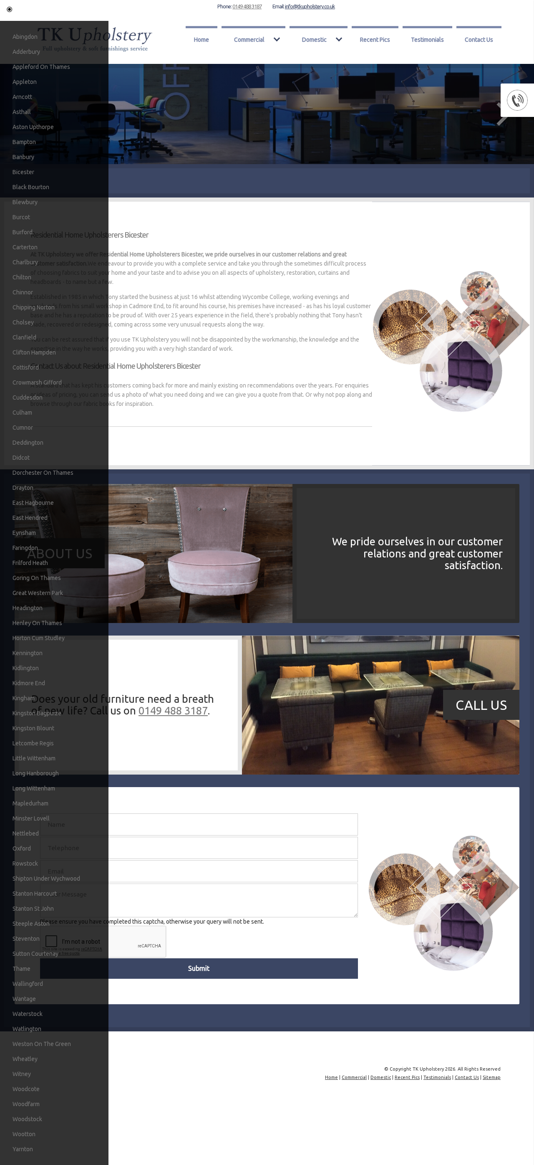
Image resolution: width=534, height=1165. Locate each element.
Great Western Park (38, 593)
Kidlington (26, 668)
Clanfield (24, 337)
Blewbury (25, 202)
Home (201, 39)
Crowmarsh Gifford (37, 382)
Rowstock (25, 863)
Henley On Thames (37, 623)
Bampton (24, 142)
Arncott (22, 97)
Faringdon (25, 548)
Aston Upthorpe (33, 127)
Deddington (28, 442)
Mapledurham (30, 803)
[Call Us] (153, 772)
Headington (28, 608)
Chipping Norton (34, 307)
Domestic (314, 39)
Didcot (21, 457)
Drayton (23, 487)
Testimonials (427, 39)
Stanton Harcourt (35, 893)
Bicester (23, 172)
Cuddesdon (28, 397)
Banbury (23, 157)
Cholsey (23, 322)
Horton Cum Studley (39, 638)
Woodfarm (26, 1104)
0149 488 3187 (247, 6)
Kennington (28, 653)
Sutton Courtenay (35, 953)
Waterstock (28, 1014)
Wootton (24, 1134)
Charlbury (25, 262)
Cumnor (23, 427)
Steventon (26, 938)
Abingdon (25, 36)
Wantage (24, 998)
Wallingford (28, 983)
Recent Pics (375, 39)
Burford (23, 232)
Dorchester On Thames (43, 472)
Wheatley (25, 1059)
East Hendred (30, 517)
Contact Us (479, 39)
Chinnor (23, 292)
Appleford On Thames (41, 66)
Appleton (25, 82)
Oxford (22, 848)
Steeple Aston (31, 923)
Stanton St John (33, 908)
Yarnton (23, 1149)
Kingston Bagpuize (37, 713)
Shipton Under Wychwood (46, 878)
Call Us (481, 704)
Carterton (25, 247)
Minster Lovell (31, 818)
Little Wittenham (34, 758)
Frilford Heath (30, 563)
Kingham (24, 698)
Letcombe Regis (33, 743)
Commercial (249, 39)
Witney (22, 1074)
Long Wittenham (34, 788)
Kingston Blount (33, 728)
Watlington (27, 1029)
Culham (22, 412)
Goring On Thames (37, 578)
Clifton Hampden (34, 352)
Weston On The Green (42, 1044)
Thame (21, 968)
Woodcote (26, 1089)
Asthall (22, 112)
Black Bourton (31, 187)
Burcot (21, 217)
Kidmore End (29, 683)
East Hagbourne (33, 502)
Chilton (22, 277)
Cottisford (26, 367)
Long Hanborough (36, 773)
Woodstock (27, 1119)
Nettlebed (26, 833)
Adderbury (26, 51)
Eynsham (24, 532)
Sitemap (492, 1077)
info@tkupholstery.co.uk (310, 6)
